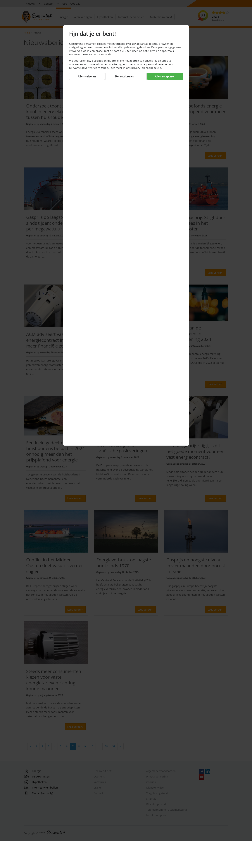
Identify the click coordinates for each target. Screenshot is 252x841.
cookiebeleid (153, 68)
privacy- (136, 68)
